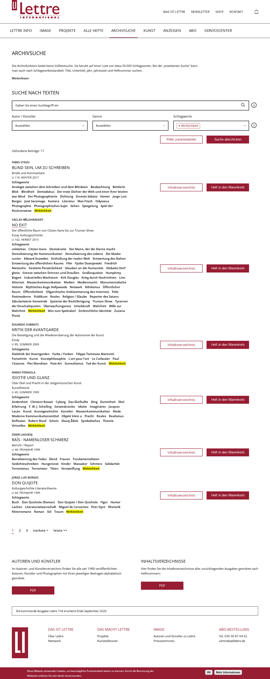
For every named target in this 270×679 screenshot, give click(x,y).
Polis (115, 292)
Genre (97, 116)
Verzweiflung (70, 468)
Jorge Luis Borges (25, 477)
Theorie (108, 421)
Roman (39, 512)
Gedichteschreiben (25, 464)
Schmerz (96, 464)
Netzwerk (54, 641)
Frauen (65, 459)
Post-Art (56, 363)
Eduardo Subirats (25, 324)
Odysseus (102, 201)
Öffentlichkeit (33, 292)
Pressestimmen (164, 641)
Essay (15, 235)
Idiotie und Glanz (30, 377)
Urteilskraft (82, 306)
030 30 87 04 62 (236, 636)
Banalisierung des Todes (29, 459)
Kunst (149, 30)
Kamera (53, 201)
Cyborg (61, 402)
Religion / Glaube (74, 296)
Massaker (80, 464)
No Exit (19, 225)
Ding (94, 402)
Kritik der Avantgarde (35, 329)
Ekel (121, 402)
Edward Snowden (36, 258)
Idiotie (82, 406)
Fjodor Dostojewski (88, 263)
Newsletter (200, 12)
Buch (15, 502)
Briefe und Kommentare (28, 173)
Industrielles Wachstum (41, 277)
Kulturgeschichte (31, 235)
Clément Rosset (41, 402)
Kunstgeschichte (46, 411)
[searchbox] (49, 125)
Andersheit (20, 402)
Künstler (67, 411)
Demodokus (45, 192)
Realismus (116, 416)
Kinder (66, 464)
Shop (219, 12)
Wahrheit (99, 306)
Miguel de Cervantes (73, 507)
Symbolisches (90, 421)
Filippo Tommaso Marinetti (95, 354)
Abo (192, 30)
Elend (53, 459)
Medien (69, 282)
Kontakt (236, 12)
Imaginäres (98, 406)
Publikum (40, 296)
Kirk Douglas (70, 277)
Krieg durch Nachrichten (98, 277)
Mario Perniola (23, 372)
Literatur (68, 201)
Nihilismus (92, 287)
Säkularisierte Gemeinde (29, 301)
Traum (58, 512)
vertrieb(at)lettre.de (232, 641)
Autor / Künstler (24, 116)
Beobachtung (100, 187)
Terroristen (39, 468)
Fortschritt (19, 359)
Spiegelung (90, 206)
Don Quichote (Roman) (38, 502)
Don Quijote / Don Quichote (78, 502)
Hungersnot (50, 464)
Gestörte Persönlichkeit (45, 268)
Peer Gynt (98, 507)
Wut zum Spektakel (62, 311)
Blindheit (27, 192)
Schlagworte (182, 116)
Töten (54, 468)
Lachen (17, 507)
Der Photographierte (42, 196)
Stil (49, 512)
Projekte (67, 30)
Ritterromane (21, 512)
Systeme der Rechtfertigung (70, 301)
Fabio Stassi (20, 162)
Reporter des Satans (104, 296)
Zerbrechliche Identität (94, 311)
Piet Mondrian (37, 363)
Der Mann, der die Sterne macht (92, 249)
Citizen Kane (37, 249)
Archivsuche (123, 30)
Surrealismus (74, 363)
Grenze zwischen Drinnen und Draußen (51, 273)
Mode (117, 411)
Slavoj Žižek (69, 421)
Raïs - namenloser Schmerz (40, 439)
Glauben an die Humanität (84, 268)
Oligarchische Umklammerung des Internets (77, 292)
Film (69, 263)
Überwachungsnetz (57, 306)
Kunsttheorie (20, 388)
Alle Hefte (93, 30)
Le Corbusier (101, 359)
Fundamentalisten (86, 459)
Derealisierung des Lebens (84, 254)
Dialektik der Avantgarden (31, 354)
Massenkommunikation (44, 282)
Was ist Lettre (174, 12)
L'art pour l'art (79, 359)
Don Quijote (25, 482)
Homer (105, 196)
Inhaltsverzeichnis (181, 187)
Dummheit (108, 402)
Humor (115, 502)
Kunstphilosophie (53, 359)
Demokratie (57, 249)
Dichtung (66, 196)
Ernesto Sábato (86, 196)
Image (45, 30)
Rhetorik (114, 507)
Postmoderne (21, 296)
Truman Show (102, 301)
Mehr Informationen (228, 672)
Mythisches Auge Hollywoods (46, 287)
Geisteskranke (64, 406)
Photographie (21, 206)
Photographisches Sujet (51, 206)
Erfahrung (19, 406)
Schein (54, 421)
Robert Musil (37, 421)
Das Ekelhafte (78, 402)
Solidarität (112, 464)
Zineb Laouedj (22, 434)
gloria (16, 273)
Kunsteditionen (107, 641)
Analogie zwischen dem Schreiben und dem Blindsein (50, 187)
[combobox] (50, 126)
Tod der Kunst (96, 363)
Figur (104, 502)
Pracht (89, 416)
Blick (15, 192)
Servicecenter (218, 30)
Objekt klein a (72, 416)
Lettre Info (21, 30)
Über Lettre (55, 636)
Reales (55, 296)
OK (209, 672)
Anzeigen (172, 30)
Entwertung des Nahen (109, 258)
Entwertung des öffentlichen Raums (37, 263)
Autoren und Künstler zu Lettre (174, 636)
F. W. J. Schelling (40, 406)
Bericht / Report (22, 445)
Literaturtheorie (46, 488)
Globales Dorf (115, 268)
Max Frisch (85, 201)
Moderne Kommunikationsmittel (35, 416)
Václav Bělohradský (27, 219)
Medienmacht (87, 282)
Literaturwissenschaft (40, 507)
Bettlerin (119, 187)
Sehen (74, 206)
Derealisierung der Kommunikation (37, 254)
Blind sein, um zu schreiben (41, 167)
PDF (33, 590)
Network (76, 287)
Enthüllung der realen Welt (70, 258)
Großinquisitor (92, 273)
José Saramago (34, 201)
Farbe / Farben (62, 354)
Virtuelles (18, 425)
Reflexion (18, 421)
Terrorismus (20, 468)
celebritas (19, 249)
